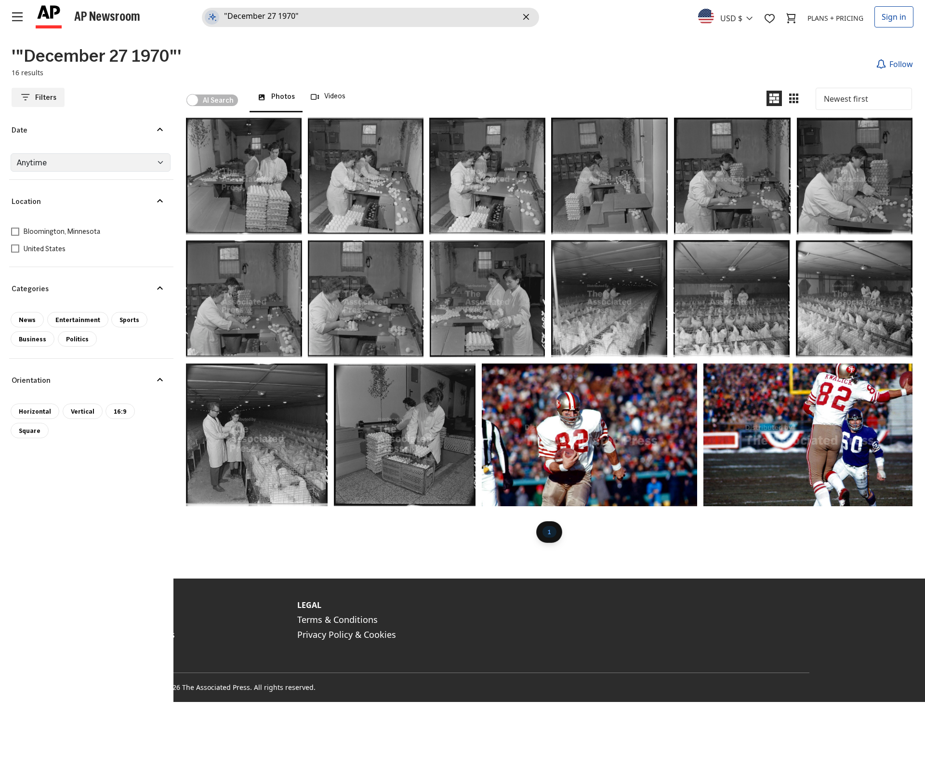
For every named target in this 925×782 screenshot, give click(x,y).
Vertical (82, 411)
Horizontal (35, 411)
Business (32, 339)
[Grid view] (794, 98)
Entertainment (77, 320)
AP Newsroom (107, 16)
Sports (129, 320)
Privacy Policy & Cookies (346, 634)
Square (29, 430)
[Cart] (791, 18)
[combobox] (731, 16)
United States (45, 249)
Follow (901, 64)
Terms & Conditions (337, 619)
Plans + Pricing (835, 18)
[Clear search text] (527, 17)
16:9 (120, 411)
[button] (86, 130)
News (27, 320)
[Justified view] (774, 98)
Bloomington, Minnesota (62, 232)
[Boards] (769, 18)
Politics (77, 339)
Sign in (894, 17)
